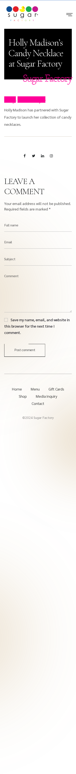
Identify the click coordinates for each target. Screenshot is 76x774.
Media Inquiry (46, 396)
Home (17, 388)
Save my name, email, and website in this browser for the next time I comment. (37, 326)
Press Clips (31, 99)
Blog (10, 99)
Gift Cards (56, 388)
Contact (38, 403)
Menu (35, 388)
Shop (23, 396)
